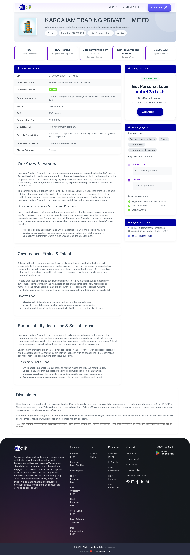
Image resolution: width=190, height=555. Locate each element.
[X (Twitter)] (142, 482)
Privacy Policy (133, 470)
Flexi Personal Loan (74, 502)
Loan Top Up (76, 470)
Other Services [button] (131, 6)
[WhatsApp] (128, 482)
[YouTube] (132, 482)
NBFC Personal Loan (74, 479)
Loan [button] (112, 6)
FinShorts (113, 462)
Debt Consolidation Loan (77, 530)
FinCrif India (89, 547)
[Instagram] (147, 482)
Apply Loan (157, 7)
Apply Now (148, 111)
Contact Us (132, 464)
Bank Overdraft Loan (75, 490)
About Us (131, 453)
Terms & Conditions (136, 475)
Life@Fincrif (132, 459)
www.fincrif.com (102, 551)
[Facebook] (137, 482)
